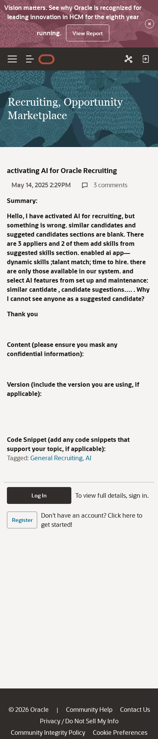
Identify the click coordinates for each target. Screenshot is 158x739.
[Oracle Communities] (128, 59)
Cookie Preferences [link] (120, 732)
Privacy (50, 721)
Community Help (89, 709)
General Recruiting (56, 458)
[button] (29, 59)
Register (22, 519)
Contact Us (135, 709)
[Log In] (145, 58)
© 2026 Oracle (28, 709)
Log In (39, 495)
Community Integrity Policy (48, 732)
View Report (87, 33)
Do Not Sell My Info (91, 721)
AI (88, 458)
